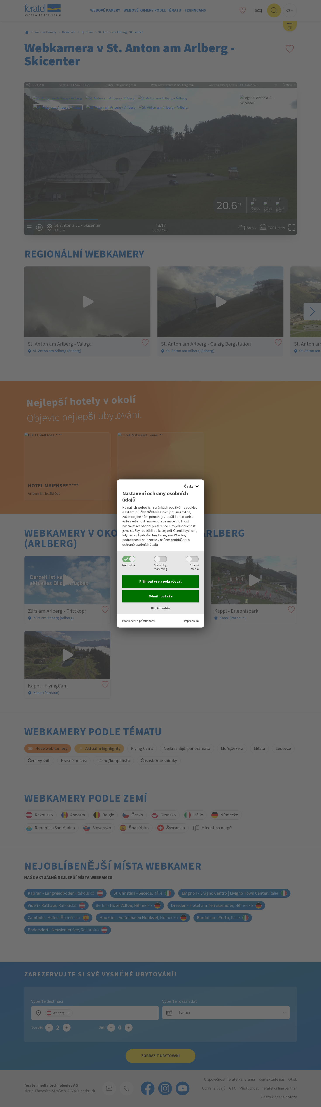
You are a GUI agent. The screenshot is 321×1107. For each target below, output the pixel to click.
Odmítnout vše (161, 596)
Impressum (191, 621)
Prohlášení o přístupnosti (138, 621)
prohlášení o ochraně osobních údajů (156, 542)
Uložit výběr (160, 608)
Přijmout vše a (160, 581)
